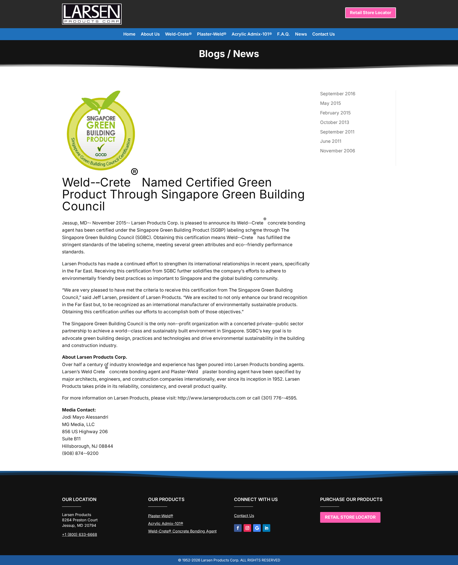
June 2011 (330, 141)
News (301, 34)
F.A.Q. (283, 34)
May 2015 (330, 103)
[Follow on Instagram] (247, 528)
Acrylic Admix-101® (252, 34)
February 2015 (335, 113)
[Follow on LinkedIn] (266, 528)
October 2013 (334, 122)
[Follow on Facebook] (238, 528)
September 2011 (337, 132)
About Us (150, 34)
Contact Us (323, 34)
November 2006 (337, 151)
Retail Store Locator (370, 12)
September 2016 (337, 93)
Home (129, 34)
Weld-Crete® (178, 34)
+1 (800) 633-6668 (79, 534)
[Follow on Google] (257, 528)
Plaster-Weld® (211, 34)
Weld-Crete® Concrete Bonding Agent (182, 531)
